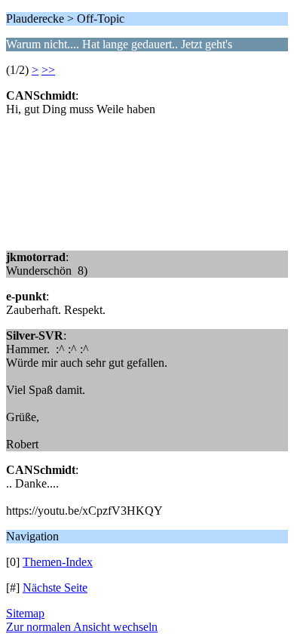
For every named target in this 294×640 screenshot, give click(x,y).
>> (48, 69)
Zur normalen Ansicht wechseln (82, 626)
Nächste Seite (55, 587)
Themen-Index (58, 561)
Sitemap (25, 613)
